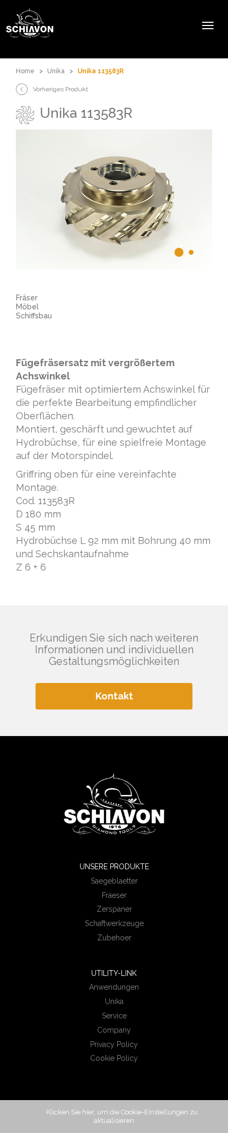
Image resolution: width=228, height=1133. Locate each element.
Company (114, 1030)
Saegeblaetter (114, 881)
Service (114, 1015)
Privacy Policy (114, 1044)
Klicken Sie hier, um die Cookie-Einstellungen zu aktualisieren (122, 1116)
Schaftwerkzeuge (114, 923)
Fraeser (114, 895)
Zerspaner (114, 909)
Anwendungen (114, 987)
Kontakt (114, 696)
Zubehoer (114, 937)
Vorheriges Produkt (60, 89)
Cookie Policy (114, 1058)
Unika (56, 71)
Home (25, 71)
